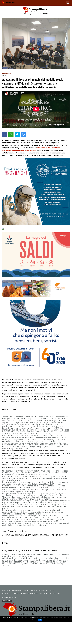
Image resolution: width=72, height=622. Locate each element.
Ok (40, 620)
